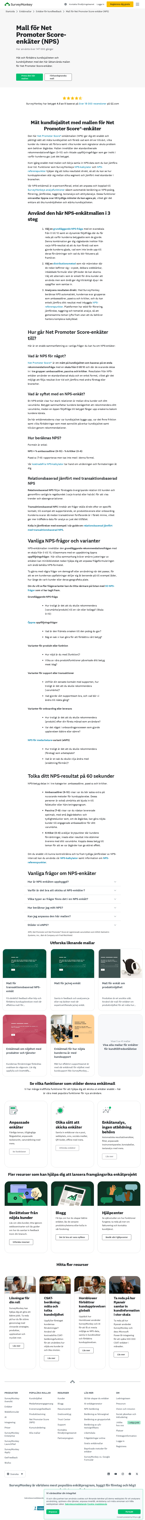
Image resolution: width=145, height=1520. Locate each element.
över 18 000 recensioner (92, 103)
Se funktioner (19, 1151)
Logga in (100, 4)
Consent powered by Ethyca (127, 1517)
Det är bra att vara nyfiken (72, 1237)
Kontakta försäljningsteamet (81, 4)
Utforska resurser (21, 1242)
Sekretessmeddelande (76, 1504)
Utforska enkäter (67, 1148)
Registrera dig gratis (120, 4)
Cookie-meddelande (97, 1504)
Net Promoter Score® (49, 136)
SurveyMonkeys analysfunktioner (46, 189)
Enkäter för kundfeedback (48, 11)
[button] (72, 882)
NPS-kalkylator (82, 167)
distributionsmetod (64, 263)
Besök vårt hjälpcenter (117, 1237)
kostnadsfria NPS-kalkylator (48, 464)
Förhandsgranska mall (58, 77)
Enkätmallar (25, 11)
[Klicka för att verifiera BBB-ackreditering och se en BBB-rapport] (39, 1510)
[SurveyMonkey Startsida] (19, 4)
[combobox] (15, 1474)
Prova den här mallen (28, 77)
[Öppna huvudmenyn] (137, 4)
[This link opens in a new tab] (108, 1474)
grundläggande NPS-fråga (68, 229)
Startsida (10, 11)
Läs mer (109, 1156)
